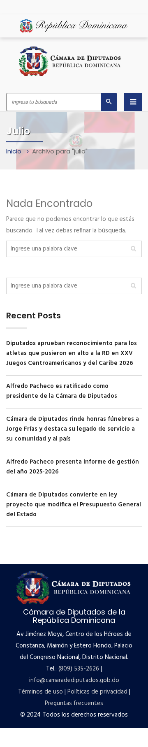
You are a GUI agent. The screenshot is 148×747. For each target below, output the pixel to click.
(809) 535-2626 (78, 669)
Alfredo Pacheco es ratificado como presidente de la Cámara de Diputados (61, 391)
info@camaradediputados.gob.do (74, 680)
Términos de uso (40, 692)
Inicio (14, 151)
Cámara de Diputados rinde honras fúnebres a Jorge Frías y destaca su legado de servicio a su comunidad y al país (72, 429)
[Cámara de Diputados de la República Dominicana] (70, 61)
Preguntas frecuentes (74, 703)
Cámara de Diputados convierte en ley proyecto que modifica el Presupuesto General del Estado (73, 505)
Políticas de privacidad (97, 692)
